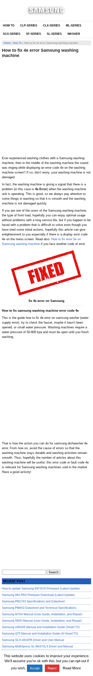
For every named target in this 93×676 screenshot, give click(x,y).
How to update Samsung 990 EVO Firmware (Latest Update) (41, 588)
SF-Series (33, 34)
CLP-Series (28, 25)
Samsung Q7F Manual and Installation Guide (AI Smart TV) (40, 633)
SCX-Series (11, 34)
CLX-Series (51, 25)
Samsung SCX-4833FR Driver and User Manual (33, 640)
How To (8, 25)
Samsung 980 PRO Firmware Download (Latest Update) (38, 595)
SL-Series (54, 34)
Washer (73, 34)
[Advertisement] (46, 107)
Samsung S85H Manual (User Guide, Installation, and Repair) (42, 620)
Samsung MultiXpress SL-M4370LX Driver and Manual (37, 646)
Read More (72, 668)
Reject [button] (52, 668)
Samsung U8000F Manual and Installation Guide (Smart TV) (41, 627)
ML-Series (73, 25)
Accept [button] (35, 668)
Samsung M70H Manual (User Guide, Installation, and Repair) (42, 614)
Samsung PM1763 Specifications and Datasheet (33, 601)
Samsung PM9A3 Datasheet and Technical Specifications (39, 608)
